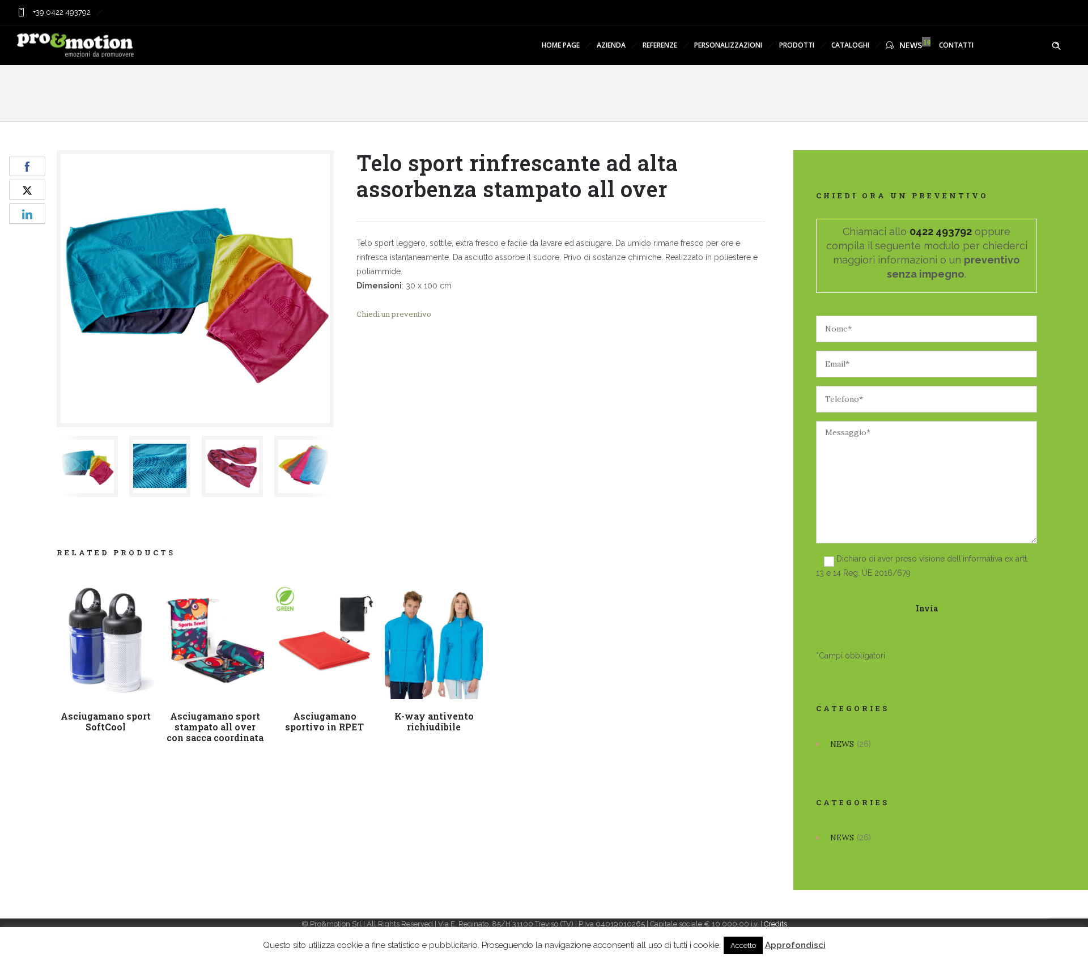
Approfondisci (795, 945)
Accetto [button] (743, 945)
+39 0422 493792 (61, 12)
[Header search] (1056, 46)
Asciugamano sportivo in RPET (324, 721)
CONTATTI (956, 45)
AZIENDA (611, 45)
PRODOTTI (796, 45)
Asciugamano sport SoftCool (106, 721)
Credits (775, 924)
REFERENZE (660, 45)
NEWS (910, 45)
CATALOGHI (850, 45)
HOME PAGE (561, 45)
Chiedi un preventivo (393, 314)
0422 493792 (941, 231)
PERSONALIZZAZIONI (728, 45)
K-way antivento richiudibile (434, 721)
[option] (87, 466)
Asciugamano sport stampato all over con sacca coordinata (215, 726)
